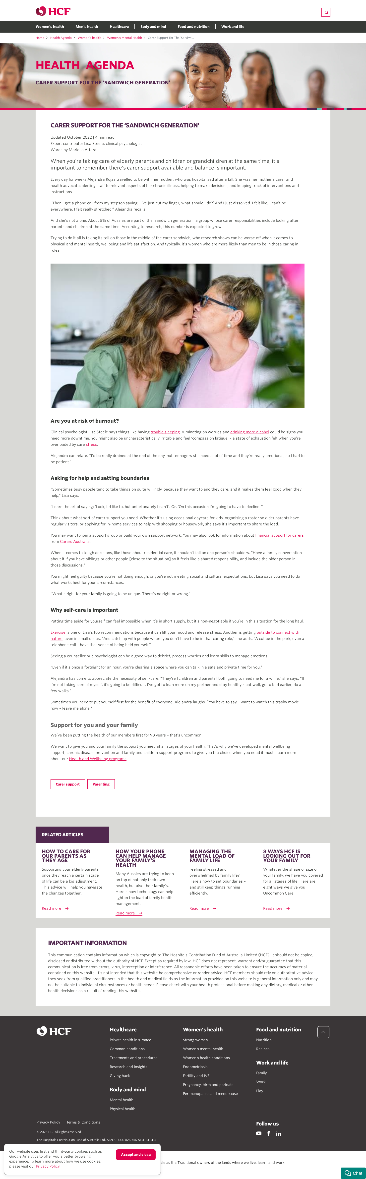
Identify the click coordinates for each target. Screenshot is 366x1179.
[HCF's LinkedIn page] (278, 1133)
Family (261, 1073)
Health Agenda (61, 38)
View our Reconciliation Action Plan (91, 1168)
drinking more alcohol (249, 432)
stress (91, 444)
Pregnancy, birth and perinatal (209, 1085)
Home (40, 38)
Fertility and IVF (196, 1076)
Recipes (262, 1049)
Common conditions (127, 1049)
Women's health (50, 27)
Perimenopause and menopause (210, 1094)
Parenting (101, 784)
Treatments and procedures (133, 1058)
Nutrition (264, 1040)
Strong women (195, 1040)
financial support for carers (279, 535)
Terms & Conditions (83, 1122)
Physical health (122, 1109)
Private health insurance (130, 1040)
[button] (353, 1173)
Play (259, 1091)
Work (261, 1082)
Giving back (120, 1076)
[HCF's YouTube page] (258, 1133)
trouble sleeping (165, 432)
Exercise (58, 632)
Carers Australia (75, 541)
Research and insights (128, 1067)
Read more (51, 908)
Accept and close (136, 1155)
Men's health (87, 27)
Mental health (121, 1100)
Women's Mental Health (124, 38)
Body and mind (153, 27)
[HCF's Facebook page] (268, 1133)
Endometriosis (195, 1067)
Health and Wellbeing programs (97, 759)
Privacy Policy (48, 1122)
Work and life (232, 27)
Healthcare (119, 27)
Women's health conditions (206, 1058)
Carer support (68, 784)
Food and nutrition (194, 27)
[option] (178, 336)
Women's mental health (203, 1049)
